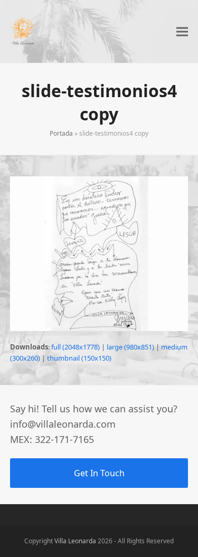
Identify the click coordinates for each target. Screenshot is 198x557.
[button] (182, 31)
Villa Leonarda (75, 540)
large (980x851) (130, 347)
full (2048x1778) (75, 347)
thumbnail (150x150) (79, 358)
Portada (61, 133)
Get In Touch (99, 473)
